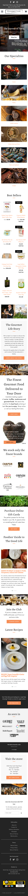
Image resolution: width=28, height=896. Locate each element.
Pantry (14, 102)
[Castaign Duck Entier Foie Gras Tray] (7, 256)
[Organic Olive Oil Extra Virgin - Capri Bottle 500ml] (7, 282)
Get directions (14, 777)
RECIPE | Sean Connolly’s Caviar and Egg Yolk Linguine (12, 675)
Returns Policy (14, 845)
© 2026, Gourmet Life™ (7, 893)
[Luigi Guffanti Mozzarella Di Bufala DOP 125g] (21, 256)
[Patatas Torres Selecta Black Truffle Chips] (7, 207)
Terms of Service (14, 834)
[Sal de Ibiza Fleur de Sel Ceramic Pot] (7, 231)
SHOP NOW (14, 414)
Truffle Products (14, 123)
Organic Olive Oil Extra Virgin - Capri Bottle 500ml (7, 292)
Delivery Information (14, 829)
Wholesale (14, 831)
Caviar (14, 82)
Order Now (9, 442)
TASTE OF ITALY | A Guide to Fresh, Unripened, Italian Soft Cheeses (13, 572)
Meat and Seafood (14, 165)
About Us (14, 825)
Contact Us (14, 827)
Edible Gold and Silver (14, 144)
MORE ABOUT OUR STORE (14, 358)
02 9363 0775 (16, 7)
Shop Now (14, 37)
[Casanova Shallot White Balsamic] (21, 207)
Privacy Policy (14, 847)
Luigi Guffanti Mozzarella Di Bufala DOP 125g (21, 266)
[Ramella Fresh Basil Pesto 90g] (21, 283)
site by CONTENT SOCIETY (19, 893)
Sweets (14, 186)
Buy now (14, 529)
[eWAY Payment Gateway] (14, 887)
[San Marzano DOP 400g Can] (21, 231)
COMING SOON (14, 621)
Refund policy (14, 836)
